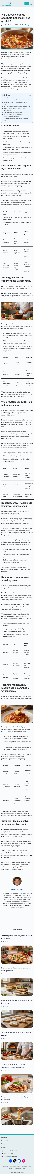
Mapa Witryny (18, 1168)
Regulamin (5, 1166)
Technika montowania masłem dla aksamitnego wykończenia (13, 115)
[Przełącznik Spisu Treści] (29, 95)
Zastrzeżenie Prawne (26, 1166)
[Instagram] (23, 1161)
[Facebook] (10, 1161)
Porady (27, 25)
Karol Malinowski (10, 25)
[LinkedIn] (19, 1161)
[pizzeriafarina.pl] (6, 3)
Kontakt (10, 1168)
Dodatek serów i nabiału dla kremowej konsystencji (14, 109)
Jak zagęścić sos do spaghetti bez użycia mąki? (15, 103)
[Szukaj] (31, 4)
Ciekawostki (4, 1141)
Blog (24, 1168)
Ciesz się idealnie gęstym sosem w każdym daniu (16, 119)
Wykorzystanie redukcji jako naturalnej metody (17, 106)
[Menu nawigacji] (26, 3)
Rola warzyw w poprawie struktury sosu (15, 112)
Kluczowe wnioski (11, 98)
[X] (15, 1161)
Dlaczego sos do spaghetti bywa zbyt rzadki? (16, 100)
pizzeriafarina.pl (15, 1172)
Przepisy (3, 1147)
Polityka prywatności (14, 1166)
